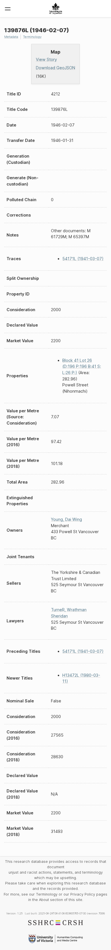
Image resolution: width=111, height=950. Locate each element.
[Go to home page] (56, 8)
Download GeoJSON (55, 67)
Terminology (32, 37)
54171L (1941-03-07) (83, 258)
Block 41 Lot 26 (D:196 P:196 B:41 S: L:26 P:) (81, 366)
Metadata (11, 37)
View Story (46, 59)
